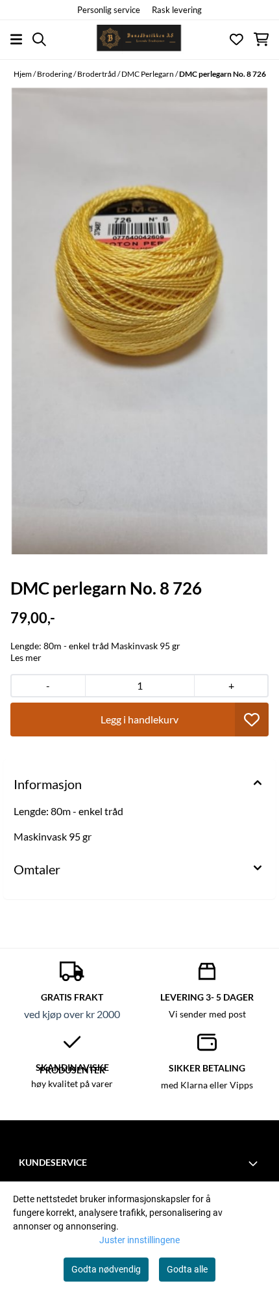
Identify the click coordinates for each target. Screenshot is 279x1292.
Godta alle (187, 1269)
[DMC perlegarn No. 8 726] (139, 321)
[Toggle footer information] (255, 1163)
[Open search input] (39, 39)
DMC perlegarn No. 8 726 (222, 74)
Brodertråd (97, 74)
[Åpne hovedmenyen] (16, 39)
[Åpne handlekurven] (261, 39)
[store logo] (139, 39)
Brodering (55, 74)
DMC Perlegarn (148, 74)
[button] (252, 719)
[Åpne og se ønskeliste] (236, 39)
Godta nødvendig (106, 1269)
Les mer (26, 657)
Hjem (23, 74)
